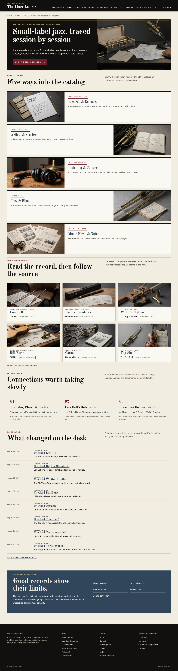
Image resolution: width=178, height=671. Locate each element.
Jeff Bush (123, 412)
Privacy (103, 648)
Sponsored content (107, 656)
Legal (102, 652)
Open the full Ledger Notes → (22, 557)
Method (167, 7)
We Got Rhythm (132, 312)
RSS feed (141, 648)
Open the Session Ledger (30, 62)
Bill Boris (17, 353)
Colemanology (50, 412)
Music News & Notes (146, 7)
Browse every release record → (23, 366)
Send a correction (101, 596)
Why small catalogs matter (148, 645)
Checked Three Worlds (49, 545)
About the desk (100, 583)
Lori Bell (16, 312)
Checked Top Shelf (46, 519)
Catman (70, 353)
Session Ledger (67, 637)
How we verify (99, 589)
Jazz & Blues (126, 7)
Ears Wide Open (32, 412)
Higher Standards (78, 312)
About (102, 637)
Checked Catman (45, 505)
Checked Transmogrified (50, 532)
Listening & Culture (107, 7)
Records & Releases (62, 7)
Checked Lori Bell (46, 452)
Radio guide (66, 652)
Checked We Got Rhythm (50, 479)
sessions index (101, 412)
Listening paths (67, 645)
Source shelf (135, 589)
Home (9, 16)
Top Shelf (128, 353)
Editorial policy (137, 583)
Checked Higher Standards (51, 466)
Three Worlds (16, 412)
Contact (103, 641)
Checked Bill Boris (46, 492)
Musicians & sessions (70, 641)
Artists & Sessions (84, 7)
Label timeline (67, 656)
